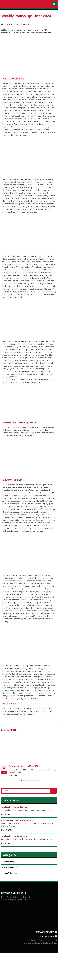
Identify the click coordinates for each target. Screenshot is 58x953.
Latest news (24, 24)
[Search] (53, 791)
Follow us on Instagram (45, 932)
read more (13, 775)
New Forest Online (49, 943)
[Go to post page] (29, 747)
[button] (54, 4)
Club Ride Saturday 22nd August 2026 (17, 820)
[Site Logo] (12, 4)
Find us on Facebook (47, 936)
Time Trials (8, 873)
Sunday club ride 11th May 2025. (23, 766)
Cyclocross (8, 862)
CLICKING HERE (29, 435)
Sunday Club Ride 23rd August (14, 807)
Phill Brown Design (49, 940)
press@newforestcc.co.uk (23, 714)
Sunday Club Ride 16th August (14, 836)
